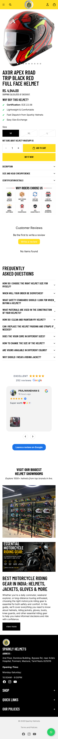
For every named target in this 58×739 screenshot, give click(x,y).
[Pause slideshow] (10, 534)
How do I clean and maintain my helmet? (23, 319)
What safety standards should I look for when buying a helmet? (28, 301)
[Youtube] (15, 682)
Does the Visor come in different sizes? (23, 336)
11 (43, 534)
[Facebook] (4, 682)
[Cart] (54, 4)
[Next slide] (50, 511)
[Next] (32, 436)
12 (46, 534)
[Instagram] (10, 682)
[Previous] (25, 436)
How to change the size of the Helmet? (23, 343)
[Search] (10, 4)
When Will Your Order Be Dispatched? (22, 293)
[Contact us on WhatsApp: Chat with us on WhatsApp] (51, 732)
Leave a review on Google (29, 447)
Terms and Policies (29, 727)
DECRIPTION (7, 166)
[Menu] (3, 4)
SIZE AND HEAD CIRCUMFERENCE (16, 173)
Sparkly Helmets (32, 721)
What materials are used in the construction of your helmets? (27, 311)
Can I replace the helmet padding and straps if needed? (28, 328)
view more (11, 626)
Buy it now (29, 157)
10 (40, 534)
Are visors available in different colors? (24, 350)
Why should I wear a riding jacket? (21, 357)
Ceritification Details (12, 180)
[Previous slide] (7, 511)
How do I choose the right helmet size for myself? (25, 285)
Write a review (29, 241)
